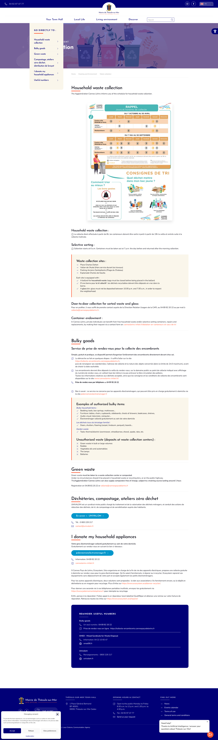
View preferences (49, 731)
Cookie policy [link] (30, 736)
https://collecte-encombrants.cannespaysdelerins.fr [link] (97, 361)
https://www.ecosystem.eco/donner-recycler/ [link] (141, 583)
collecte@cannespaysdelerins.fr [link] (85, 310)
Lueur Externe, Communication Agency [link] (76, 727)
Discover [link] (133, 19)
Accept (12, 731)
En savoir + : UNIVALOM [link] (88, 516)
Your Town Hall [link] (54, 19)
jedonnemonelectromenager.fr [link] (94, 394)
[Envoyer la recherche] (172, 20)
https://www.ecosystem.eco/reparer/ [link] (122, 598)
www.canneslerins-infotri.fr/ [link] (106, 378)
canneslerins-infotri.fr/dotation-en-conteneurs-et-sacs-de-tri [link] (150, 324)
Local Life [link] (79, 19)
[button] (57, 714)
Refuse (31, 731)
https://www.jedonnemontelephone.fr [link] (87, 591)
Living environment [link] (106, 19)
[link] (214, 31)
